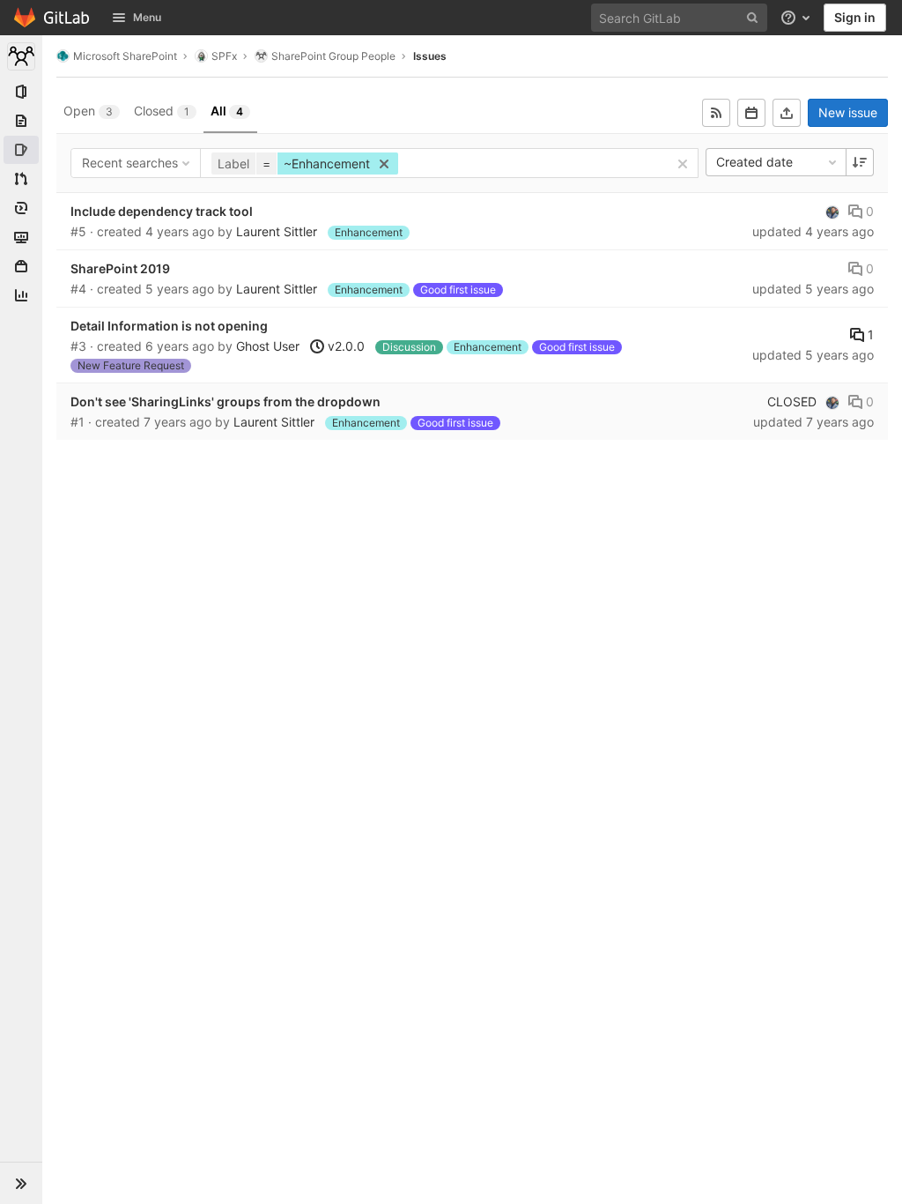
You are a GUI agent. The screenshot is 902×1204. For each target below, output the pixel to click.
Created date (754, 161)
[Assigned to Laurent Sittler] (832, 211)
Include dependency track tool (161, 211)
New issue (847, 112)
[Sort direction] (860, 162)
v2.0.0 (344, 345)
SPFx (224, 56)
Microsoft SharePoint (125, 56)
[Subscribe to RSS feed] (716, 113)
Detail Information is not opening (169, 325)
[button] (21, 1183)
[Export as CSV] (787, 113)
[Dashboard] (52, 17)
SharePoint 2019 (120, 268)
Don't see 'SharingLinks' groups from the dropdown (225, 401)
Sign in (855, 17)
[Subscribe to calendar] (751, 113)
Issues (430, 56)
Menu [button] (147, 17)
